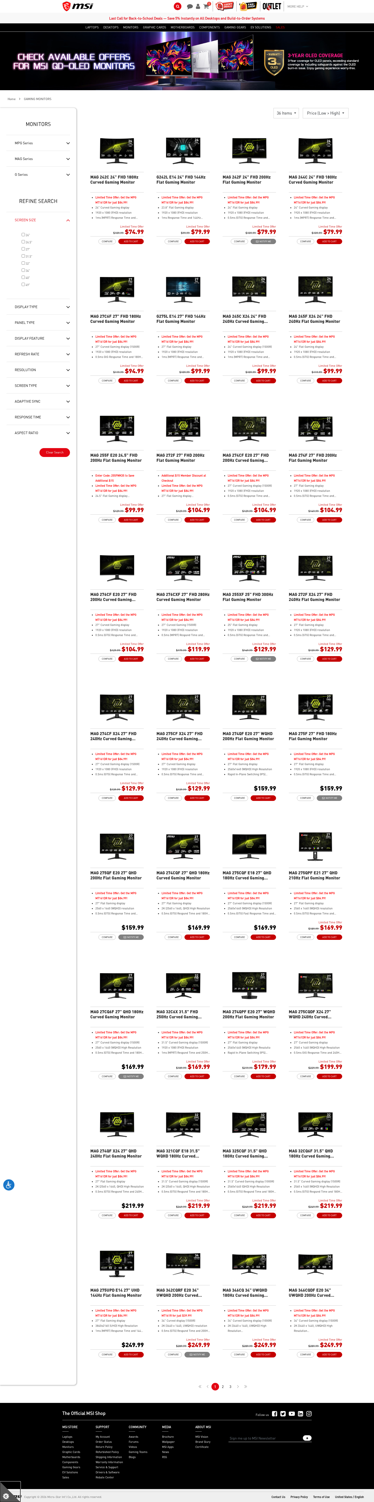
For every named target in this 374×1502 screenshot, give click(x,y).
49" (27, 285)
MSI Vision (201, 1436)
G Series (21, 174)
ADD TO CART (131, 241)
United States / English (349, 1497)
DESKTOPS (111, 27)
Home (12, 99)
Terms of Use (321, 1497)
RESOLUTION (25, 369)
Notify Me (264, 241)
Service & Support (107, 1467)
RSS (164, 1457)
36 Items (285, 113)
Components (70, 1462)
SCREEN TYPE (26, 385)
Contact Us (278, 1497)
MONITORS (130, 27)
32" (27, 263)
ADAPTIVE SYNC (27, 401)
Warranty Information (109, 1462)
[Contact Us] (188, 6)
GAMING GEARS (235, 27)
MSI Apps (168, 1447)
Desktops (68, 1442)
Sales (65, 1477)
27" (27, 249)
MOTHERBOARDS (183, 27)
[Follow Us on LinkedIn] (300, 1414)
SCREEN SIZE (25, 219)
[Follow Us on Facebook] (274, 1414)
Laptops (67, 1436)
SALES (280, 27)
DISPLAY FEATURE (29, 338)
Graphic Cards (71, 1452)
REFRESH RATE (27, 354)
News (165, 1452)
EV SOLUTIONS (261, 27)
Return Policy (104, 1447)
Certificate (202, 1447)
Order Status (104, 1442)
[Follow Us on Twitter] (283, 1414)
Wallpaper (168, 1442)
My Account (103, 1436)
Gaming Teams (138, 1452)
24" (27, 235)
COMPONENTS (209, 27)
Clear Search (55, 452)
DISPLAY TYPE (26, 306)
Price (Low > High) (324, 113)
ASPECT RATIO (26, 432)
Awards (133, 1436)
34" (27, 271)
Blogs (132, 1457)
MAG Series (24, 158)
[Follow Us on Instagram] (309, 1414)
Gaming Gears (71, 1467)
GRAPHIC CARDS (154, 27)
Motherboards (71, 1457)
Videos (133, 1447)
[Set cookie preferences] (10, 1492)
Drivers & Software (108, 1472)
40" (27, 278)
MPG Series (24, 142)
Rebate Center (105, 1477)
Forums (133, 1442)
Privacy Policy (299, 1497)
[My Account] (197, 6)
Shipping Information (109, 1457)
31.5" (28, 256)
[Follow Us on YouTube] (292, 1414)
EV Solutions (70, 1472)
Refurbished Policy (107, 1452)
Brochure (168, 1436)
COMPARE (107, 241)
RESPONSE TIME (28, 417)
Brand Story (202, 1442)
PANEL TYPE (25, 322)
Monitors (68, 1447)
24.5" (28, 242)
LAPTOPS (92, 27)
